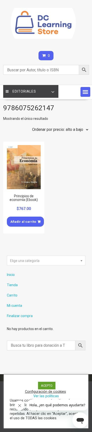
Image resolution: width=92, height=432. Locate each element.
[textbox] (46, 261)
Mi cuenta (14, 306)
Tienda (12, 285)
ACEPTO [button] (47, 385)
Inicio (11, 275)
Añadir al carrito (23, 221)
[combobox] (46, 260)
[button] (85, 92)
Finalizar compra (20, 316)
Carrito (12, 295)
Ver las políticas (46, 396)
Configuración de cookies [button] (45, 391)
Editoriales (24, 91)
